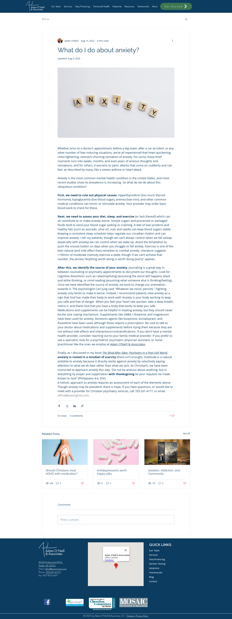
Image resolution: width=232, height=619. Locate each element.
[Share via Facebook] (59, 405)
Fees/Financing (157, 559)
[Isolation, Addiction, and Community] (167, 452)
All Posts (45, 19)
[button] (186, 19)
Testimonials (155, 572)
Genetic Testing (157, 563)
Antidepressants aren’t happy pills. (112, 472)
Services (153, 554)
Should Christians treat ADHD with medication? (61, 472)
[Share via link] (82, 405)
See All (186, 433)
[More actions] (172, 41)
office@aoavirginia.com (55, 568)
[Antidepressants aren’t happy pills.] (116, 452)
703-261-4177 (53, 572)
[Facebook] (47, 602)
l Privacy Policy (141, 615)
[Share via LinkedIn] (74, 405)
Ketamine (154, 568)
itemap (131, 615)
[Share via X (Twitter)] (66, 405)
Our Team (154, 550)
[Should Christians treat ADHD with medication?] (65, 452)
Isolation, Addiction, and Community (164, 472)
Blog (151, 576)
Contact (153, 581)
